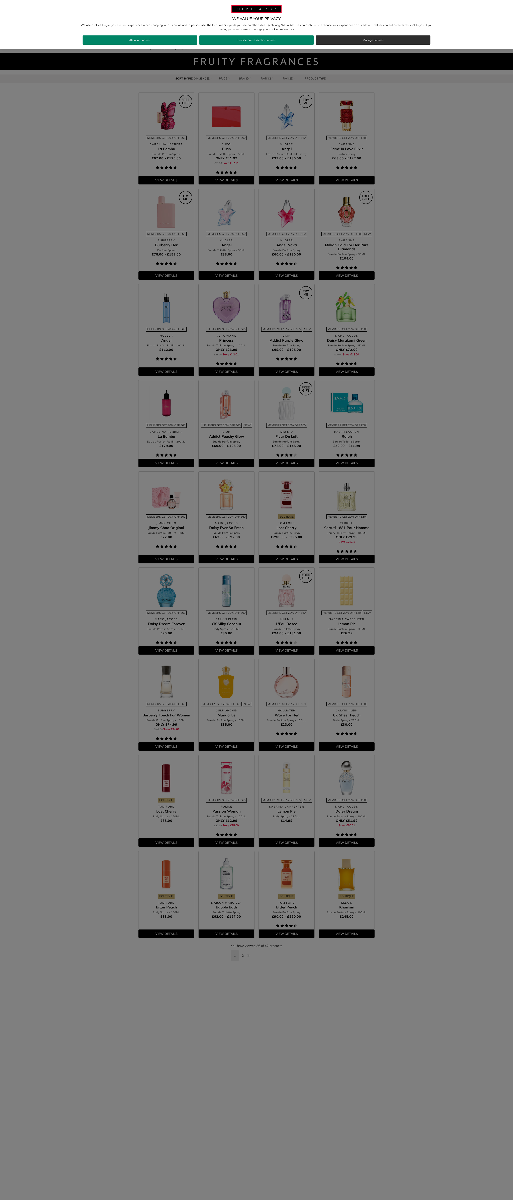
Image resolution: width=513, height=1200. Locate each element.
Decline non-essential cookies (256, 40)
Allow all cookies (139, 40)
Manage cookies (373, 40)
